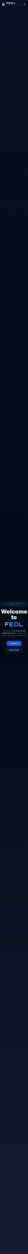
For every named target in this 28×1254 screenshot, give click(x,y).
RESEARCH (14, 643)
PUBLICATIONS (14, 650)
